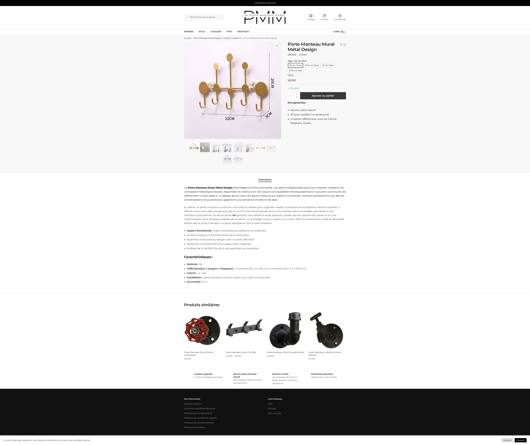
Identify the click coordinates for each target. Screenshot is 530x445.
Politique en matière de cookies (200, 418)
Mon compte (274, 413)
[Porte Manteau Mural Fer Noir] (244, 330)
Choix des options (244, 364)
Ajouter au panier (323, 95)
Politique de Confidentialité (198, 413)
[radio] (295, 65)
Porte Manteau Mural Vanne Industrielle (198, 353)
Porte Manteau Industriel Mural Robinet (325, 353)
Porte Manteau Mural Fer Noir (241, 352)
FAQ (270, 403)
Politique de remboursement (199, 422)
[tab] (265, 177)
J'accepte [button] (520, 440)
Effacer (291, 75)
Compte (311, 19)
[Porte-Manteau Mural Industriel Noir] (285, 330)
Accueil (187, 38)
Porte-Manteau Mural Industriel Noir (285, 352)
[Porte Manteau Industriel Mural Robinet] (327, 330)
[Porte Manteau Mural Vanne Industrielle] (202, 330)
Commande (340, 19)
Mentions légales (192, 403)
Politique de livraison (194, 427)
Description (265, 179)
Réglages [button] (507, 440)
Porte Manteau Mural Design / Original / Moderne (217, 38)
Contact (324, 19)
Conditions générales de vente (199, 408)
